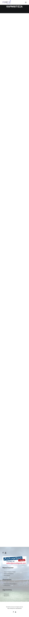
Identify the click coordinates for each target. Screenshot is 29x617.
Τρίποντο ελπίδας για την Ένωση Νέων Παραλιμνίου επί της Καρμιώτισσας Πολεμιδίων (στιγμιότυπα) (14, 347)
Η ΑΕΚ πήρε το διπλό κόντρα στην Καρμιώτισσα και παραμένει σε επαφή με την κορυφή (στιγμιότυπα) (13, 518)
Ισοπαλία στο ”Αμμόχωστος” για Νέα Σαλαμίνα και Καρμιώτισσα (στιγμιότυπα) (14, 303)
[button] (26, 2)
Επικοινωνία (7, 585)
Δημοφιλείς (6, 595)
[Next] (25, 542)
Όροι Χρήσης (7, 575)
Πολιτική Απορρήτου (9, 573)
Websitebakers (18, 608)
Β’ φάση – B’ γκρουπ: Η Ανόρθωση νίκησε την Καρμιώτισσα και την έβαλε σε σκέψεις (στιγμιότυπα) (14, 260)
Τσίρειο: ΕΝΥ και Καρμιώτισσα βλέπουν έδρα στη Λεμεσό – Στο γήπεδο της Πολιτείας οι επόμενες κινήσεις (14, 39)
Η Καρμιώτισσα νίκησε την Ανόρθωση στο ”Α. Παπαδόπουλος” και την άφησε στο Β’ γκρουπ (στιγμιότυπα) (14, 474)
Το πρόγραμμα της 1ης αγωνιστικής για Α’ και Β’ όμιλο (14, 389)
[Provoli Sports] (7, 2)
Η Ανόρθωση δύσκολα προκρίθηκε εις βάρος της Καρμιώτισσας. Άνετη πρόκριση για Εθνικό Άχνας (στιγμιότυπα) (14, 83)
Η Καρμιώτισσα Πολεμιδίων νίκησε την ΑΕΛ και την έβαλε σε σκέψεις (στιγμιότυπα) (14, 431)
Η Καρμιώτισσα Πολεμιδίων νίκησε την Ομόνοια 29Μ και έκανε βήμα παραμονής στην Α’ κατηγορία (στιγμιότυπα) (14, 172)
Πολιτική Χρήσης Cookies (10, 571)
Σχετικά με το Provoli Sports (10, 583)
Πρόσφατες (6, 594)
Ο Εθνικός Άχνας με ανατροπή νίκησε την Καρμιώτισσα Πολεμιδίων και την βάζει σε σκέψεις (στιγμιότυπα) (13, 216)
